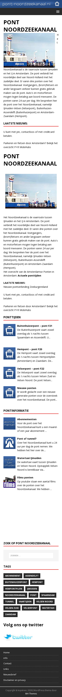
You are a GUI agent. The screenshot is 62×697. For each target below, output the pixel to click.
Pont (33, 595)
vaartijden (25, 601)
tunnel (9, 601)
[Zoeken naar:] (31, 556)
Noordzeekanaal (15, 595)
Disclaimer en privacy (14, 680)
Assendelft (32, 575)
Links (6, 668)
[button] (57, 11)
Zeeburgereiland (39, 286)
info (5, 658)
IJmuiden (32, 588)
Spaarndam (48, 595)
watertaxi (48, 608)
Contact (7, 663)
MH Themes (31, 693)
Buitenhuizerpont (16, 582)
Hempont (37, 582)
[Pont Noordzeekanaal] (31, 6)
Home (6, 652)
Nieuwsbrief (9, 674)
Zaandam (10, 614)
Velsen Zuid (12, 608)
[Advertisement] (31, 516)
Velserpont (30, 608)
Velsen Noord (44, 601)
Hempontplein (13, 588)
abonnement (12, 575)
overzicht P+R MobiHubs (17, 147)
